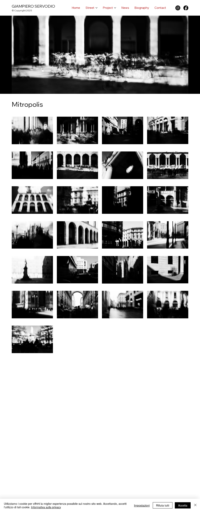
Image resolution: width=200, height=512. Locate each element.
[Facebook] (185, 7)
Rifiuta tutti (162, 505)
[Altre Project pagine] (115, 8)
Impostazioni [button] (142, 505)
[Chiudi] (195, 505)
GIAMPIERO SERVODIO (33, 6)
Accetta (182, 505)
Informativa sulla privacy (46, 507)
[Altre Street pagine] (96, 8)
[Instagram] (177, 7)
